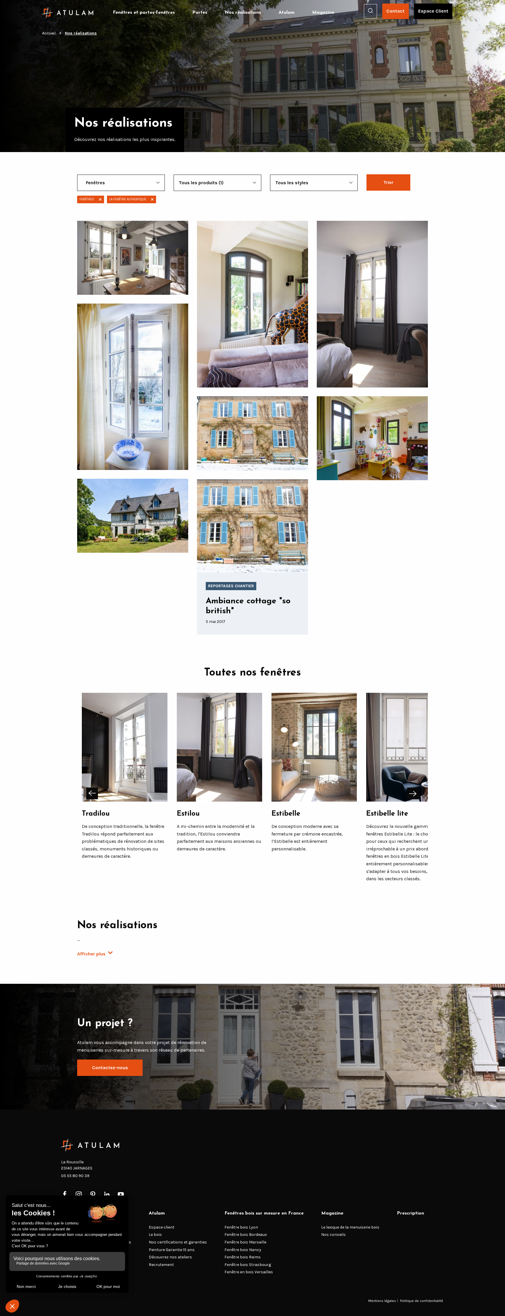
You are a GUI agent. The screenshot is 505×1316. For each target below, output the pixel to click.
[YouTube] (120, 1195)
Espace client (161, 1227)
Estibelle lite (387, 813)
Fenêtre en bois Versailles (248, 1272)
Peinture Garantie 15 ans (172, 1249)
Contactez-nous (110, 1067)
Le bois (155, 1234)
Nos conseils (333, 1234)
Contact (395, 11)
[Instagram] (78, 1195)
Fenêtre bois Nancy (242, 1249)
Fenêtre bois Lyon (241, 1227)
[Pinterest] (92, 1195)
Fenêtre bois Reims (242, 1257)
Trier (388, 182)
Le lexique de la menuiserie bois (350, 1227)
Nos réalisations (243, 12)
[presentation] (92, 793)
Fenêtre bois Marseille (245, 1242)
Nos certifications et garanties (178, 1242)
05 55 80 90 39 (75, 1175)
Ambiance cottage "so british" (248, 606)
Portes (199, 12)
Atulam (287, 12)
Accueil (49, 33)
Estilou (188, 813)
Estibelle (285, 813)
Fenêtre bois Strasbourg (247, 1264)
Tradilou (96, 813)
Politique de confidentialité (421, 1301)
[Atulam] (68, 12)
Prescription (410, 1213)
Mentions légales (382, 1301)
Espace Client (433, 11)
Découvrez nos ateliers (170, 1257)
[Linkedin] (106, 1195)
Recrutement (161, 1264)
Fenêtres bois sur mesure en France (264, 1213)
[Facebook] (64, 1195)
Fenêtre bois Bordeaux (245, 1234)
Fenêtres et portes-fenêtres (144, 12)
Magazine (323, 12)
